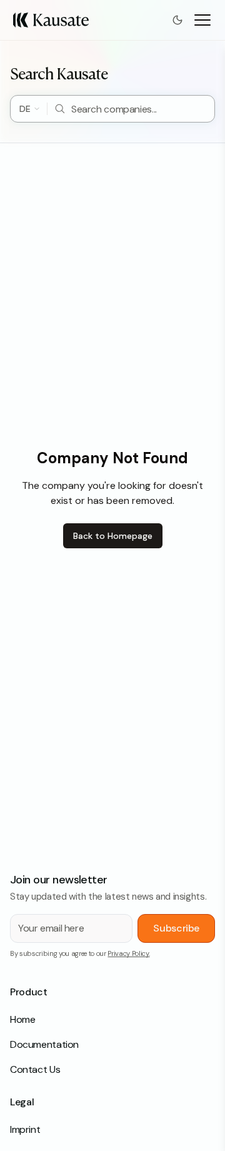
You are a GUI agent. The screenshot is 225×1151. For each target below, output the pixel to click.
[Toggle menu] (202, 20)
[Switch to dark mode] (178, 20)
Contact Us (35, 1069)
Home (22, 1019)
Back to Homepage (112, 535)
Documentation (44, 1044)
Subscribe (176, 928)
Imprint (25, 1129)
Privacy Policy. (128, 953)
